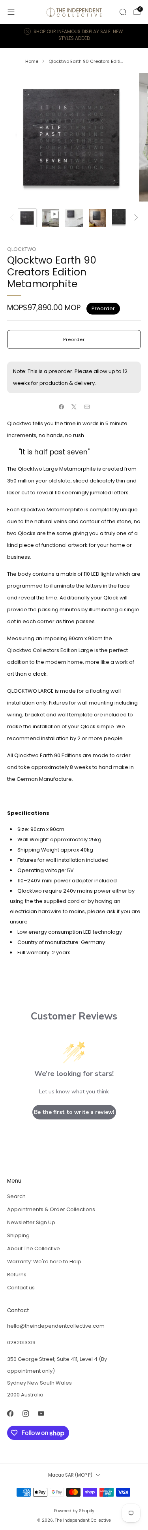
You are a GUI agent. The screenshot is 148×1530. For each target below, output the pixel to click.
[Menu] (11, 12)
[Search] (123, 12)
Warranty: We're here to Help (44, 1261)
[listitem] (74, 36)
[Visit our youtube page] (41, 1413)
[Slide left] (13, 218)
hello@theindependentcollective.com (56, 1326)
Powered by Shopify (74, 1511)
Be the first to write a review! (74, 1112)
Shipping (18, 1235)
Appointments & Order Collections (51, 1209)
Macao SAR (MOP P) (70, 1475)
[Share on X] (74, 407)
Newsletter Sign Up (31, 1222)
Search (16, 1196)
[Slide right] (135, 218)
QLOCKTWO (21, 249)
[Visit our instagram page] (25, 1413)
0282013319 (21, 1342)
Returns (16, 1274)
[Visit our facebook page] (10, 1413)
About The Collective (33, 1248)
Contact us (21, 1287)
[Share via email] (87, 407)
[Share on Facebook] (61, 407)
